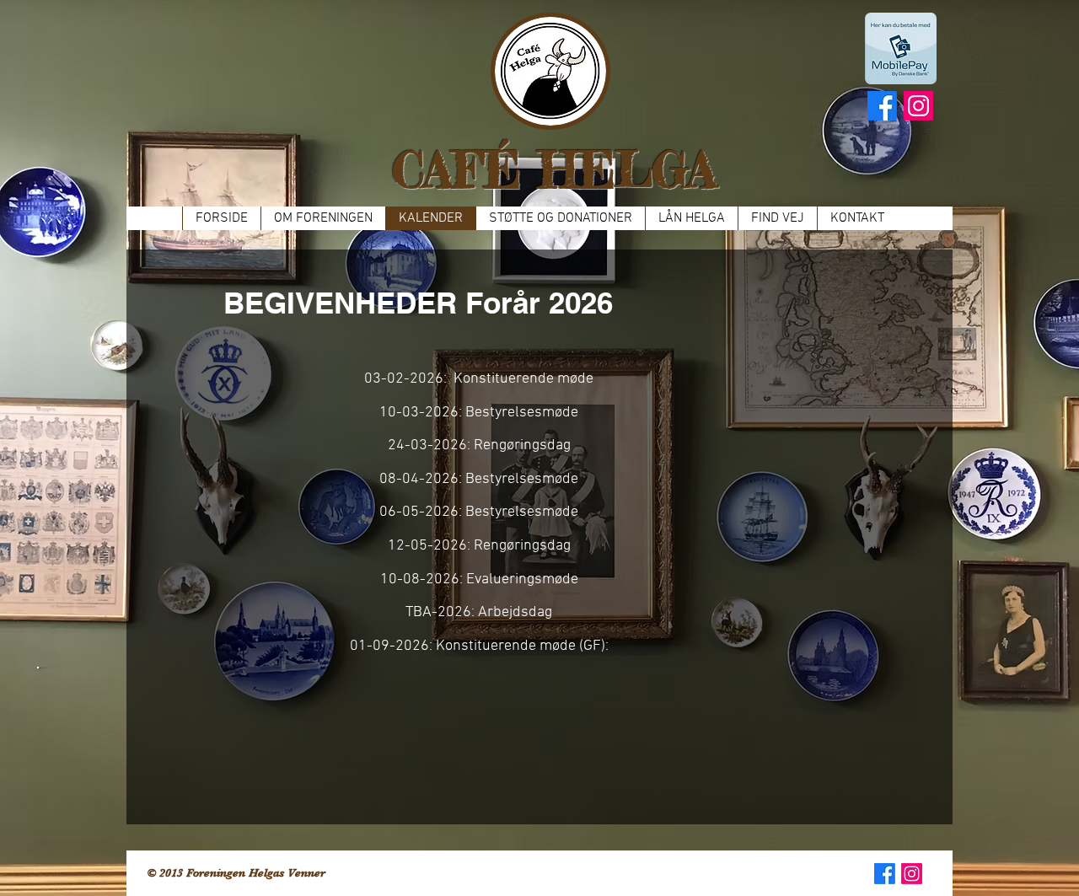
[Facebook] (882, 106)
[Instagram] (918, 106)
